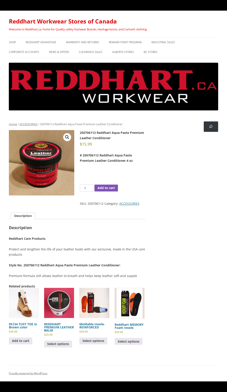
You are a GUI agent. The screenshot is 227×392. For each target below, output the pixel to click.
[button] (67, 137)
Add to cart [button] (20, 341)
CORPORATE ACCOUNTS (24, 52)
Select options (58, 344)
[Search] (211, 126)
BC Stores (151, 52)
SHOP (12, 42)
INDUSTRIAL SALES (163, 42)
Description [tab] (23, 216)
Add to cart (106, 188)
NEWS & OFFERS (59, 52)
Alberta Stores (123, 52)
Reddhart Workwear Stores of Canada (63, 21)
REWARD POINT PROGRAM (125, 42)
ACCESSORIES (28, 124)
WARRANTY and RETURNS (82, 42)
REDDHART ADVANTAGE (41, 42)
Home (13, 124)
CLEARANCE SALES (90, 52)
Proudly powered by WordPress (28, 373)
